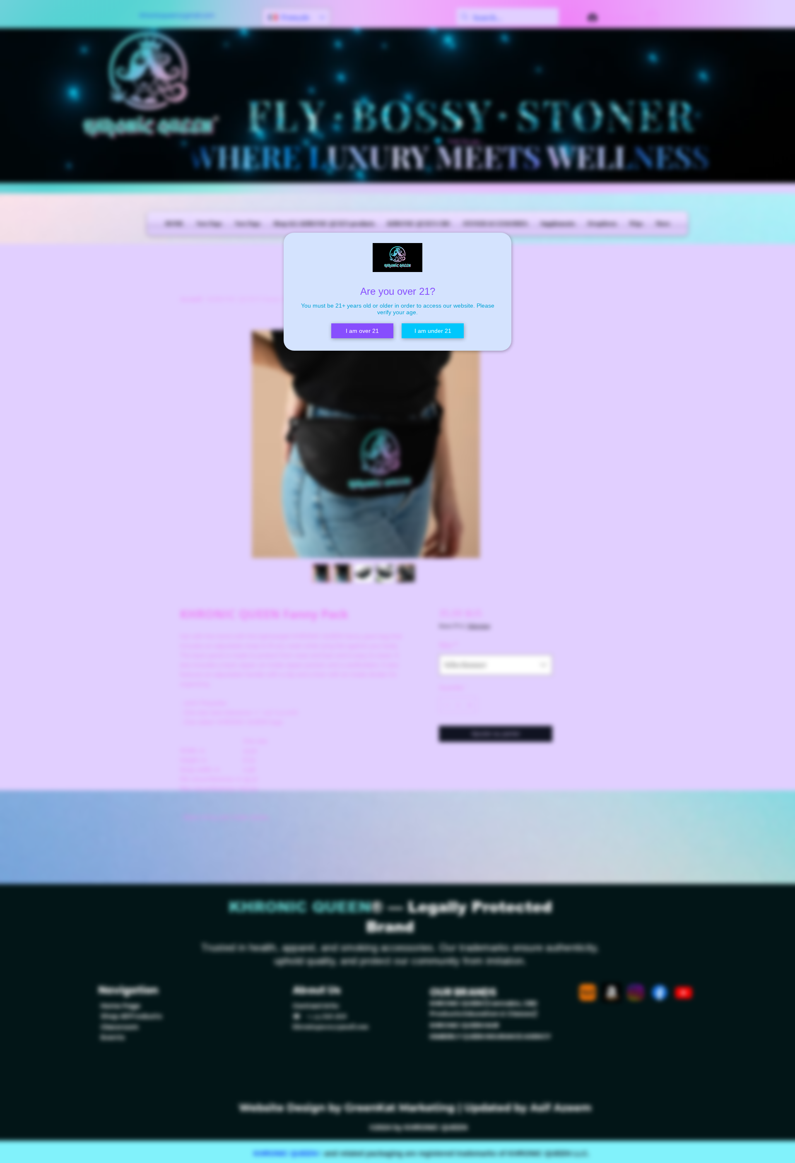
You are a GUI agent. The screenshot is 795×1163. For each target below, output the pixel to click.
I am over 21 (362, 330)
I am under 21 (432, 330)
